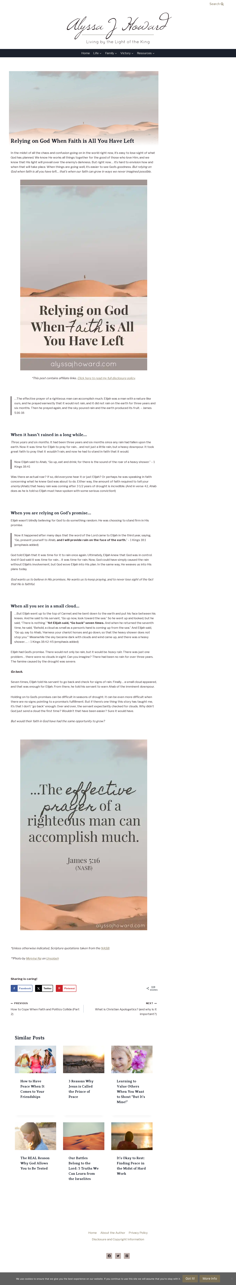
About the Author (112, 1232)
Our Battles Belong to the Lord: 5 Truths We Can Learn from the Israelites (84, 1168)
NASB (105, 948)
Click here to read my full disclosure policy (106, 378)
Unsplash (52, 958)
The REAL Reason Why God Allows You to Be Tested (35, 1163)
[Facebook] (109, 1256)
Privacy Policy (138, 1232)
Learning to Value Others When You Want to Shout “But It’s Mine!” (131, 1091)
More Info (210, 1278)
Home (85, 53)
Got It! (190, 1278)
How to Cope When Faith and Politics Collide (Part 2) (45, 1009)
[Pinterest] (127, 1256)
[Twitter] (118, 1256)
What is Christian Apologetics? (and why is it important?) (126, 1009)
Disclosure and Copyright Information (118, 1239)
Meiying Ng (33, 958)
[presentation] (35, 1059)
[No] (231, 1278)
